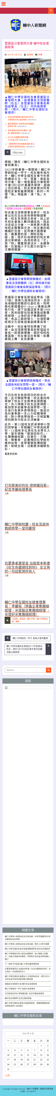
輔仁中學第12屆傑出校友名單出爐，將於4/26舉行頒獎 (27, 944)
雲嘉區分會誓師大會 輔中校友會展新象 (21, 984)
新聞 (40, 55)
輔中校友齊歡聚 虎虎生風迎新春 (18, 998)
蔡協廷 (22, 619)
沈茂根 (15, 619)
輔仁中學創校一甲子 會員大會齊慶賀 (30, 638)
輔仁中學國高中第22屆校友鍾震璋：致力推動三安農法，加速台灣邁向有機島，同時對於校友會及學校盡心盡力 (27, 956)
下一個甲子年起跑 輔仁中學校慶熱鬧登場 (22, 964)
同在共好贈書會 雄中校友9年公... (21, 117)
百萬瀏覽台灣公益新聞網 (17, 120)
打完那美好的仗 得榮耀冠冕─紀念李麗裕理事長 (24, 994)
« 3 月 (7, 1075)
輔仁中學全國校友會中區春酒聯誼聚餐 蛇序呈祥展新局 (27, 949)
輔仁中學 (31, 619)
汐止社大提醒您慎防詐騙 (18, 137)
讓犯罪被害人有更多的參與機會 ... (22, 124)
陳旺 (17, 622)
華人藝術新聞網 (14, 133)
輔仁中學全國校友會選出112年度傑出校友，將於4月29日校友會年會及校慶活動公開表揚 (24, 649)
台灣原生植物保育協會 (16, 147)
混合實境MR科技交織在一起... (20, 130)
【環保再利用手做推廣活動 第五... (22, 144)
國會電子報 (12, 126)
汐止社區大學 (13, 140)
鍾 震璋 (30, 55)
